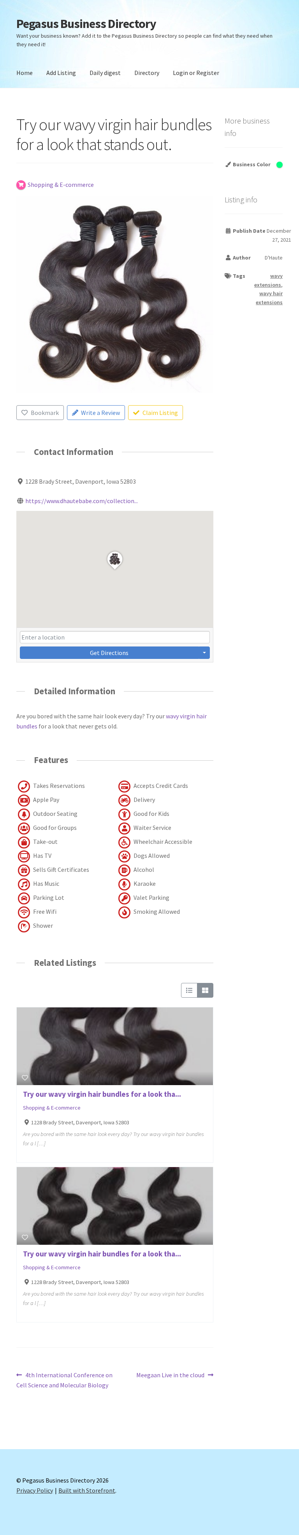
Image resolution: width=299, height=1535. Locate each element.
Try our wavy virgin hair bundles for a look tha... (102, 1094)
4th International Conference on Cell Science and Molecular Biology (64, 1380)
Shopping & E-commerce (52, 1107)
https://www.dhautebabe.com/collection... (81, 501)
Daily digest (105, 73)
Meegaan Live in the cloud (170, 1375)
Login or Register (196, 73)
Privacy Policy (34, 1490)
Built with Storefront (86, 1490)
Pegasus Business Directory (86, 23)
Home (24, 73)
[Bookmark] (25, 1077)
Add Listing (61, 73)
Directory (146, 73)
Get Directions (109, 653)
